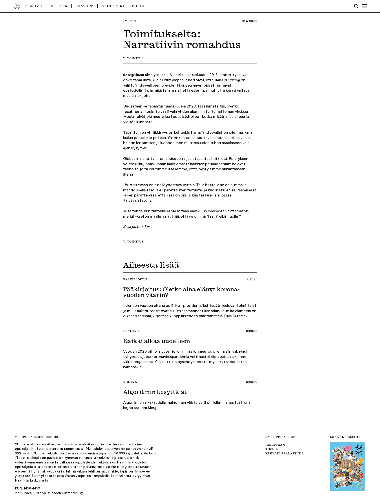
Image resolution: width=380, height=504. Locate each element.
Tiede (138, 6)
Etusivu (33, 6)
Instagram (275, 444)
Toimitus (135, 58)
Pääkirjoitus (135, 279)
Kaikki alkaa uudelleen (156, 340)
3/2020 (251, 331)
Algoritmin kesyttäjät (155, 391)
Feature (84, 6)
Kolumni (131, 382)
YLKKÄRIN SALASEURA (284, 453)
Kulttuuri (112, 6)
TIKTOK (271, 449)
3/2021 (252, 279)
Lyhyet (130, 21)
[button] (364, 6)
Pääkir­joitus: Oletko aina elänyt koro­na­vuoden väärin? (181, 291)
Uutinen (58, 6)
